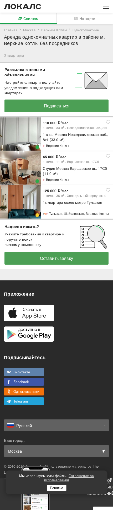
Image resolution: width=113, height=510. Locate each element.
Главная (10, 29)
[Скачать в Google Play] (29, 334)
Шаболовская (74, 213)
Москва (29, 29)
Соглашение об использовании (69, 477)
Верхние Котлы (54, 29)
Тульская (55, 213)
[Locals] (22, 6)
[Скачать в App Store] (29, 313)
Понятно (56, 487)
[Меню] (106, 6)
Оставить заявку (56, 258)
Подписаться (56, 106)
